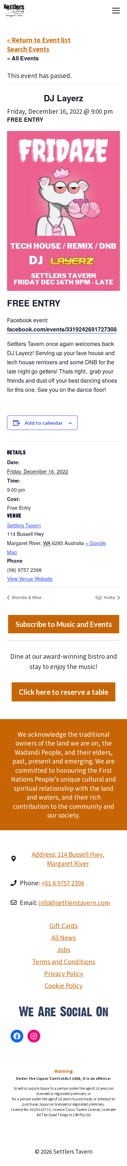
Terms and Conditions (63, 961)
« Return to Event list (39, 39)
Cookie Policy (63, 985)
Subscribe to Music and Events (64, 624)
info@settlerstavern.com (74, 902)
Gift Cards (63, 925)
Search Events (28, 48)
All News (64, 937)
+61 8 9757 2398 (62, 882)
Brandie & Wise (26, 597)
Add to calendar (44, 423)
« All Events (23, 58)
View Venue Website (30, 578)
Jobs (63, 949)
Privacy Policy (63, 973)
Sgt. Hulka (105, 597)
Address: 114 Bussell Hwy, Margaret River (68, 859)
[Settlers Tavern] (14, 10)
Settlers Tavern (24, 525)
